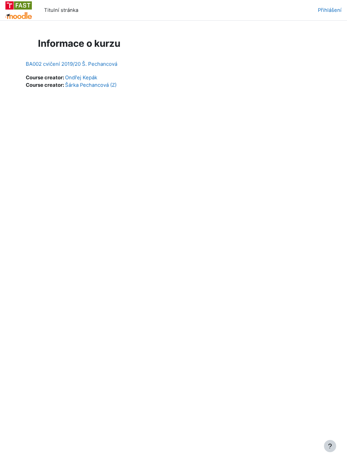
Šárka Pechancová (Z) (91, 85)
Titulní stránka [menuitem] (61, 10)
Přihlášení (330, 10)
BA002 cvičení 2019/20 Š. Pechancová (71, 64)
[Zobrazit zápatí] (330, 446)
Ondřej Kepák (81, 78)
